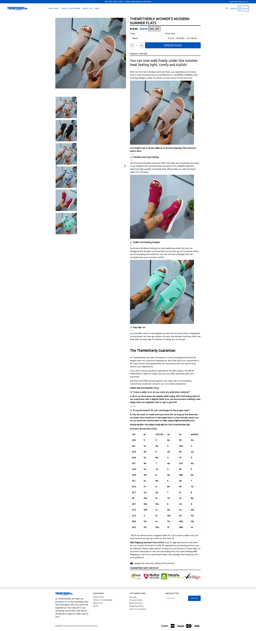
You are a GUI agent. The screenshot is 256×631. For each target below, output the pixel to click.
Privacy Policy (135, 600)
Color (132, 33)
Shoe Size (170, 33)
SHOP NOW (54, 8)
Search (132, 597)
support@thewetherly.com (239, 2)
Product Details (138, 53)
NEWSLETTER (172, 593)
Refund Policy (136, 603)
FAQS (97, 8)
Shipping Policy (136, 606)
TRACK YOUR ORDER (70, 8)
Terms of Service (137, 609)
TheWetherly (67, 626)
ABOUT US (87, 8)
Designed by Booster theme (85, 626)
